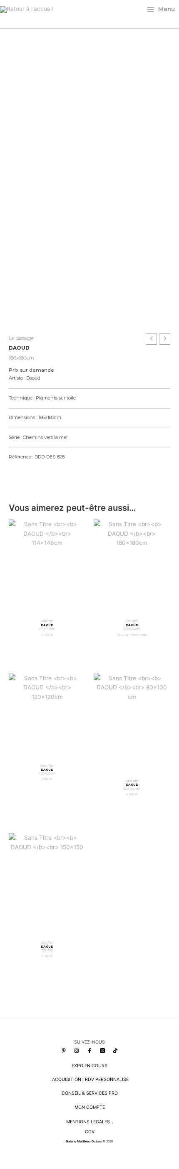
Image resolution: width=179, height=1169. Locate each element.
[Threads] (102, 1050)
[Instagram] (76, 1050)
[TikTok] (115, 1050)
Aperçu (47, 608)
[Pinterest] (64, 1050)
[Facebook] (89, 1050)
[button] (12, 480)
